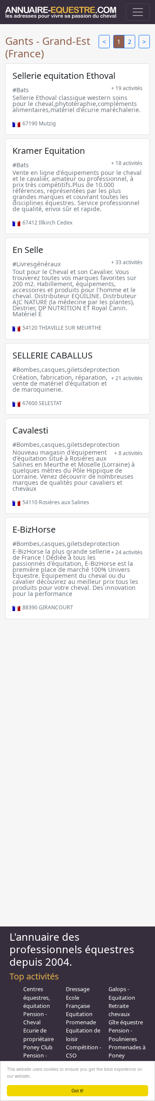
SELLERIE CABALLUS (52, 355)
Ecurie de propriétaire (38, 1034)
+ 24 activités (127, 552)
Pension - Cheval (35, 1018)
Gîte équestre (125, 1022)
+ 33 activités (127, 262)
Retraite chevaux (119, 1010)
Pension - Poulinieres (122, 1034)
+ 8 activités (128, 453)
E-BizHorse (34, 529)
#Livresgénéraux (36, 264)
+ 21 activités (127, 378)
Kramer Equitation (48, 150)
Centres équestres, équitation (36, 997)
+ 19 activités (127, 88)
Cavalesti (30, 430)
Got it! (77, 1090)
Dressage (78, 989)
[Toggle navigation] (138, 12)
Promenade (81, 1022)
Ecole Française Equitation (79, 1006)
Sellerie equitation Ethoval (63, 75)
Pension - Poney (35, 1059)
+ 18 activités (127, 163)
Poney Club (38, 1047)
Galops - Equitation (121, 993)
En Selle (27, 250)
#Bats (20, 90)
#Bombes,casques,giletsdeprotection (66, 369)
